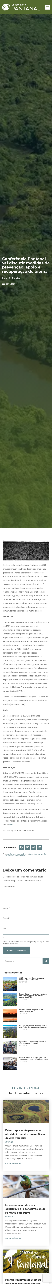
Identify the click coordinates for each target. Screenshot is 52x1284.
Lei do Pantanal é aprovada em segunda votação (31, 1010)
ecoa (26, 854)
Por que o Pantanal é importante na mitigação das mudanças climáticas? (33, 1026)
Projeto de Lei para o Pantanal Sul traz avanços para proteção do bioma (34, 1058)
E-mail (6, 918)
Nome (6, 908)
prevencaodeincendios (16, 855)
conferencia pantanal (15, 854)
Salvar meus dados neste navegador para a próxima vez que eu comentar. (26, 942)
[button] (47, 7)
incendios (33, 854)
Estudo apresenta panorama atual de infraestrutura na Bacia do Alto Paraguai (25, 1134)
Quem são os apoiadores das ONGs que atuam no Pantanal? (32, 1042)
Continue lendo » (13, 1163)
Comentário (9, 886)
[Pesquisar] (46, 961)
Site (4, 928)
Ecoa (11, 824)
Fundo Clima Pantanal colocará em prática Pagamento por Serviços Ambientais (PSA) (33, 995)
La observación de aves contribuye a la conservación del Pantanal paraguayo (25, 1209)
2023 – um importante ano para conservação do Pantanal (31, 979)
